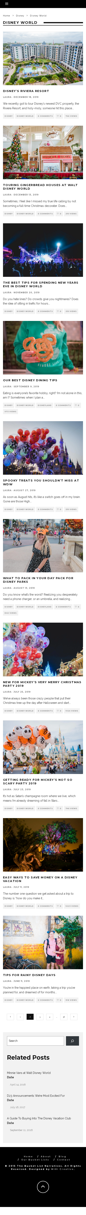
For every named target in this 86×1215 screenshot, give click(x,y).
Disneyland (45, 405)
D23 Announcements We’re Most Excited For (36, 1095)
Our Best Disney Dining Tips (30, 380)
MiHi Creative (62, 1169)
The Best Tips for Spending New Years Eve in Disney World (40, 284)
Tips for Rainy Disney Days (29, 975)
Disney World (25, 116)
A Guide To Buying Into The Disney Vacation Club (39, 1118)
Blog (62, 1156)
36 (64, 1017)
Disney (9, 116)
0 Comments (45, 116)
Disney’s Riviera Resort (26, 91)
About (46, 1156)
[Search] (72, 1041)
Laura (7, 97)
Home (28, 1156)
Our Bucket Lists (35, 1159)
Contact (63, 1159)
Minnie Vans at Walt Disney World (29, 1072)
